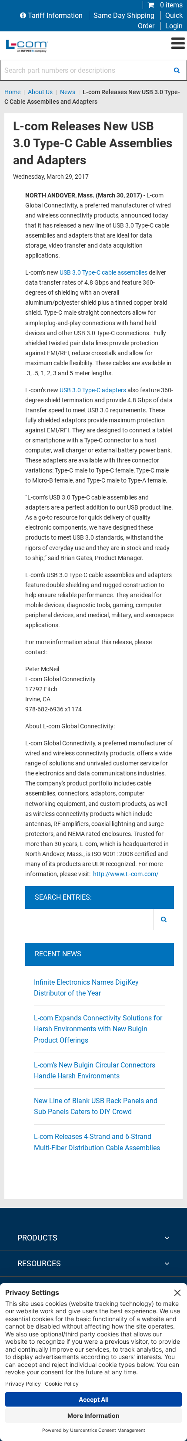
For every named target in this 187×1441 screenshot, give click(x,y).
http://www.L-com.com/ (126, 874)
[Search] (177, 70)
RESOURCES (39, 1263)
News (67, 91)
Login (174, 26)
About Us (40, 91)
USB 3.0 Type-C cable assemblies (103, 272)
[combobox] (93, 70)
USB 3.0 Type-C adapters (93, 390)
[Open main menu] (178, 43)
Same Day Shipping (124, 15)
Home (12, 91)
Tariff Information (55, 15)
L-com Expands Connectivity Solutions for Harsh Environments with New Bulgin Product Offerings (98, 1029)
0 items (170, 5)
